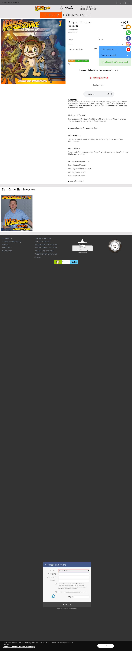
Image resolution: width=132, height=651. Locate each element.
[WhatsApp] (128, 32)
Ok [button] (105, 646)
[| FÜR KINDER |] (51, 15)
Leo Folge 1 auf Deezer (76, 172)
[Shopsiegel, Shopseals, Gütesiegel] (82, 239)
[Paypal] (74, 262)
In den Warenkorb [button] (108, 49)
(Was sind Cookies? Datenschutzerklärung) (19, 647)
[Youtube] (128, 49)
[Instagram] (128, 44)
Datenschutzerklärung (11, 241)
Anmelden (6, 248)
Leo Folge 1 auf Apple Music (79, 161)
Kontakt (16, 3)
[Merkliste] (121, 2)
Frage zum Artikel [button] (108, 55)
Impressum (7, 238)
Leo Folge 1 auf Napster (77, 165)
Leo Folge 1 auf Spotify (76, 176)
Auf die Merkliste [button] (75, 49)
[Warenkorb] (124, 2)
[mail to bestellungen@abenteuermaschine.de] (128, 26)
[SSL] (58, 262)
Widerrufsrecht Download (45, 254)
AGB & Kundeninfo (42, 241)
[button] (128, 2)
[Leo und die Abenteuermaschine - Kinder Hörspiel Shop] (66, 6)
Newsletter (7, 3)
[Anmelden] (117, 2)
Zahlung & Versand (42, 238)
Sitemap (38, 257)
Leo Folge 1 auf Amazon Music (79, 169)
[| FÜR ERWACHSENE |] (77, 15)
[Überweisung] (66, 262)
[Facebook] (128, 38)
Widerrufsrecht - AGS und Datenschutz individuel (45, 249)
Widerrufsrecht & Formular (45, 244)
